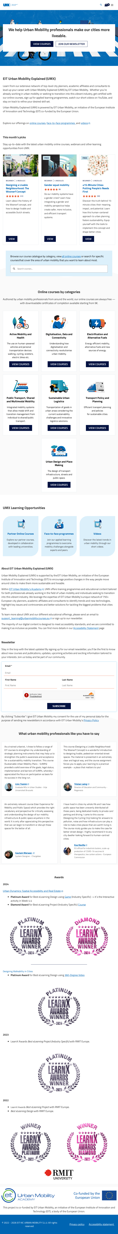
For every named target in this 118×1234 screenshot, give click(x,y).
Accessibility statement (101, 1224)
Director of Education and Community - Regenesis (90, 789)
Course (82, 905)
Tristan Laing (80, 784)
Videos (97, 534)
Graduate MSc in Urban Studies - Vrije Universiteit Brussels (31, 789)
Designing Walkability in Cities (18, 971)
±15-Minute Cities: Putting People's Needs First (96, 190)
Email (8, 666)
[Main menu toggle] (112, 5)
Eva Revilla (79, 845)
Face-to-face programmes (59, 534)
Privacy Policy (91, 720)
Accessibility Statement (86, 628)
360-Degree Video (75, 975)
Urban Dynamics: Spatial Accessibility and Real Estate (32, 891)
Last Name (67, 679)
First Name (10, 679)
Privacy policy (77, 1224)
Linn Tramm (21, 784)
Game (68, 897)
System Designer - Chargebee (28, 856)
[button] (101, 5)
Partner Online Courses (20, 534)
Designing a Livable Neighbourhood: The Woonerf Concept (17, 190)
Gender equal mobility (56, 187)
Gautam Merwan (23, 853)
